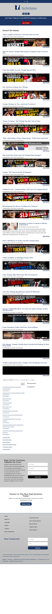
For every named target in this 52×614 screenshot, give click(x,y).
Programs (7, 522)
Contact (7, 528)
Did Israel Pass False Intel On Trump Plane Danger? (22, 155)
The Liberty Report (20, 36)
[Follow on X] (26, 14)
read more (46, 47)
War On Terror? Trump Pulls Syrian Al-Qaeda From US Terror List (25, 52)
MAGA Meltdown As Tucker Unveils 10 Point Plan (21, 241)
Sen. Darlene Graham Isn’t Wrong (15, 87)
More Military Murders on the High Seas (10, 411)
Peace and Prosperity (35, 520)
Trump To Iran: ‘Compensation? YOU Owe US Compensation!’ (25, 189)
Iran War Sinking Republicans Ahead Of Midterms (21, 292)
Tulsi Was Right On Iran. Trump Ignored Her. (19, 70)
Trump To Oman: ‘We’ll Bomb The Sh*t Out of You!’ (22, 121)
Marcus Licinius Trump (7, 406)
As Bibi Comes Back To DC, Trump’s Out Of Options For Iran (25, 363)
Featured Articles (35, 227)
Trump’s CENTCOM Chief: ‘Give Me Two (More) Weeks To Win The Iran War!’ (25, 309)
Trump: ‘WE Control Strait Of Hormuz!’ (17, 172)
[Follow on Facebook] (23, 14)
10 (21, 380)
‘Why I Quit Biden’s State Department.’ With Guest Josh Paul (25, 138)
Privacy (4, 559)
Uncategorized (6, 449)
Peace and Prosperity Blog (9, 444)
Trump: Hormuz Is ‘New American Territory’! (19, 104)
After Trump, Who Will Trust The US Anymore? (20, 275)
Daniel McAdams (7, 36)
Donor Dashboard (9, 531)
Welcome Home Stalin (7, 398)
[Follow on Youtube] (29, 14)
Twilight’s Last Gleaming (7, 402)
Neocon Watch (6, 442)
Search (22, 384)
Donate (6, 525)
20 (24, 380)
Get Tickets (26, 23)
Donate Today (26, 504)
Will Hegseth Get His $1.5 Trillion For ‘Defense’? (20, 206)
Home (6, 516)
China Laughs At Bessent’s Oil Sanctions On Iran (21, 34)
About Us (7, 519)
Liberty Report (33, 530)
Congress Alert (6, 437)
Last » (32, 380)
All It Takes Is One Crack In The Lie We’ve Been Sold (12, 415)
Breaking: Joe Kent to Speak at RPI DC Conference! (33, 224)
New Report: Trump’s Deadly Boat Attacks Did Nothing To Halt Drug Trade (26, 345)
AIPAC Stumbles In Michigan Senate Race (18, 258)
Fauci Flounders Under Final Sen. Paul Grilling (20, 327)
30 (26, 380)
